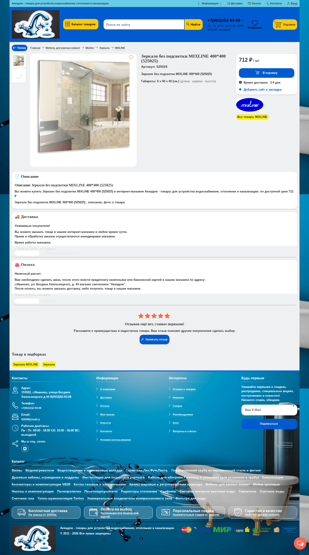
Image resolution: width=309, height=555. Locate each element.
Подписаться (269, 423)
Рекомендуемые (183, 414)
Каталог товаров (83, 24)
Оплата (104, 406)
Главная (35, 48)
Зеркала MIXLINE (25, 364)
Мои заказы (107, 414)
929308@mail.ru (30, 419)
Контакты (106, 431)
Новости (105, 423)
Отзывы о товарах (184, 389)
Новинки (178, 397)
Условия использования (115, 439)
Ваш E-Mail (253, 410)
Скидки (177, 406)
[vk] (25, 448)
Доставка (106, 397)
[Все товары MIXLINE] (249, 112)
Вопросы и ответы (184, 431)
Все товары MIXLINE (252, 117)
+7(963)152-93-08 (224, 20)
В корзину (270, 73)
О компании (107, 389)
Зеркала (49, 364)
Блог (176, 423)
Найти (195, 24)
